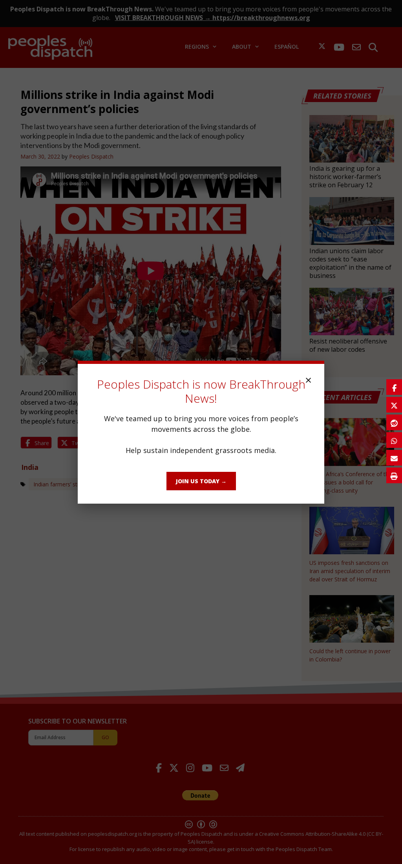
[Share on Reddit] (394, 422)
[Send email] (394, 458)
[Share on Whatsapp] (394, 440)
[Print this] (394, 475)
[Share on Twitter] (394, 405)
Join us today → (201, 481)
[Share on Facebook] (394, 387)
